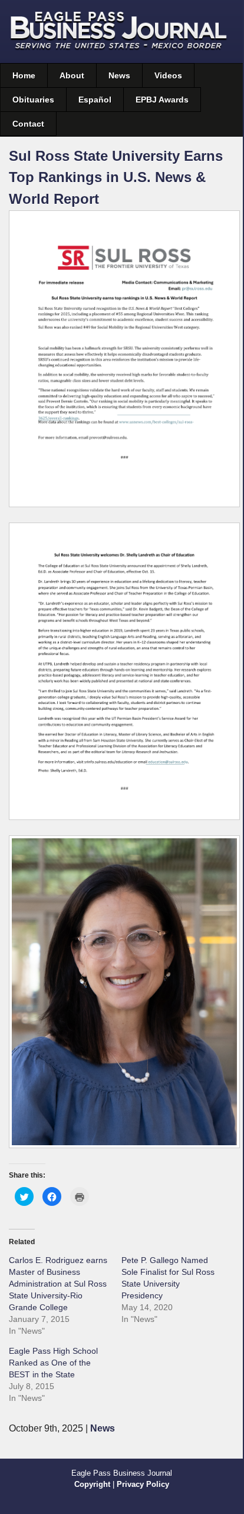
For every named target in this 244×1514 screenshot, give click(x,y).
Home (23, 75)
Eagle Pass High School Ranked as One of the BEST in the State (53, 1362)
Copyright (92, 1484)
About (72, 75)
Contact (28, 123)
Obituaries (33, 99)
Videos (168, 75)
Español (94, 99)
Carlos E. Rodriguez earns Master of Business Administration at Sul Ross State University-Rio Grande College (58, 1283)
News (119, 75)
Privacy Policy (143, 1484)
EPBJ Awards (162, 99)
